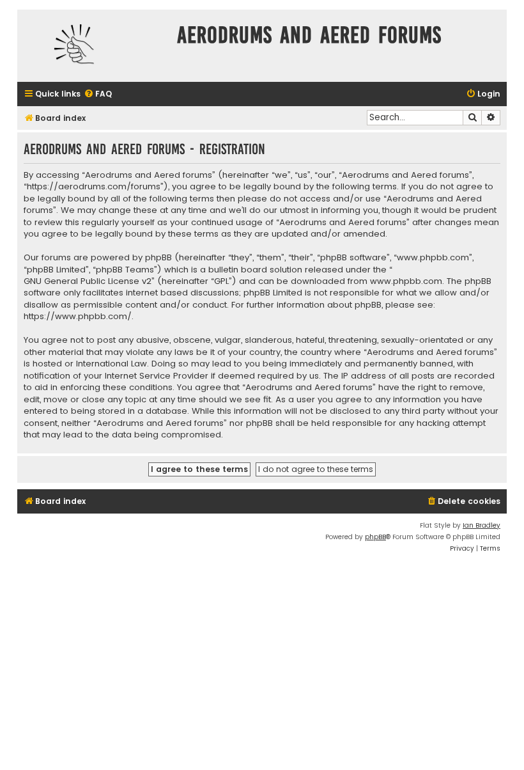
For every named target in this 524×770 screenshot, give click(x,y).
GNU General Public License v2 (87, 281)
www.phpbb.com (406, 281)
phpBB (375, 537)
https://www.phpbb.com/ (78, 316)
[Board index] (93, 46)
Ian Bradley (481, 525)
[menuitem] (98, 94)
